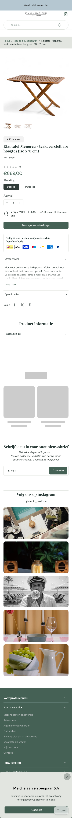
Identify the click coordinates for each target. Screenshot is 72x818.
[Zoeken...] (59, 25)
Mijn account (10, 747)
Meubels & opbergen (25, 40)
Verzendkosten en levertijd (18, 714)
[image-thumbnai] (7, 125)
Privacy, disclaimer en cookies (20, 736)
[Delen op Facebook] (14, 305)
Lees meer (11, 284)
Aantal (8, 196)
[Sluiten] (36, 777)
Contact (8, 752)
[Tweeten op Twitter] (22, 305)
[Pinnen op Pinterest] (30, 305)
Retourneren (10, 720)
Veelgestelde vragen (14, 741)
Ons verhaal (10, 731)
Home (6, 40)
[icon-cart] (65, 14)
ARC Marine (13, 139)
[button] (36, 225)
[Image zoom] (36, 86)
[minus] (7, 203)
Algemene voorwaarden (16, 725)
